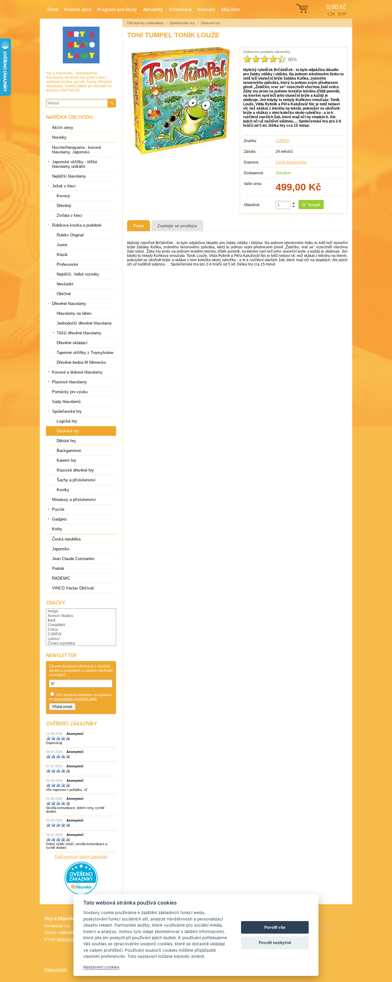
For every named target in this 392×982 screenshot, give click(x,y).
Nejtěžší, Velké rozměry (78, 274)
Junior (62, 245)
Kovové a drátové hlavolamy (77, 372)
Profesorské (67, 264)
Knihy (57, 529)
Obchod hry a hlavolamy (145, 23)
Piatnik (58, 568)
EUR (342, 14)
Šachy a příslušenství (76, 480)
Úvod (52, 9)
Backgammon (69, 450)
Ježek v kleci (64, 186)
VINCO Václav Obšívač (73, 588)
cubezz (54, 639)
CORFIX (282, 141)
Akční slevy (62, 127)
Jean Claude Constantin (73, 558)
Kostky (63, 489)
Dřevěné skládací (72, 343)
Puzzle (58, 509)
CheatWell (56, 625)
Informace (180, 9)
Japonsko (60, 549)
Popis (138, 225)
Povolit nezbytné (275, 942)
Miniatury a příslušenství (74, 499)
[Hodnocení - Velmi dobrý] (273, 59)
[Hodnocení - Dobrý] (264, 59)
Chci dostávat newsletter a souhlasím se (80, 697)
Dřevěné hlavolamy (69, 303)
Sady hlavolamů (66, 401)
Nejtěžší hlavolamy (69, 176)
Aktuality (153, 9)
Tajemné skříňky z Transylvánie (85, 352)
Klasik (62, 254)
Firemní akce (77, 9)
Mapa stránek (55, 970)
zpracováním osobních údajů (75, 699)
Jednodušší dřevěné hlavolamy (84, 323)
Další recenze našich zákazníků (81, 857)
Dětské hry (66, 440)
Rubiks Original (70, 235)
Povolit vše (274, 927)
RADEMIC (61, 578)
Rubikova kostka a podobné (76, 225)
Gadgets (59, 519)
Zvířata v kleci (69, 215)
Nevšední (65, 284)
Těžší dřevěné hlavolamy (79, 333)
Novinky (59, 137)
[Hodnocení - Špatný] (256, 59)
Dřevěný (64, 205)
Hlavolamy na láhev (74, 313)
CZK (331, 14)
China (53, 629)
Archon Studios (60, 616)
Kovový (63, 196)
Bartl (51, 620)
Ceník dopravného (291, 162)
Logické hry (67, 421)
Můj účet (230, 9)
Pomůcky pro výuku (70, 391)
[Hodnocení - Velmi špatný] (247, 59)
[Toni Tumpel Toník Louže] (180, 100)
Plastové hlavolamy (69, 382)
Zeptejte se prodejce (177, 225)
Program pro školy (117, 9)
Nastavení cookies (101, 967)
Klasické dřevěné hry (75, 470)
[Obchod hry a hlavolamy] (81, 45)
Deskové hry (210, 23)
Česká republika (66, 539)
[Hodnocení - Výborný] (281, 59)
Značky (55, 602)
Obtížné (64, 294)
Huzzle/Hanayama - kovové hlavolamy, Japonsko (76, 149)
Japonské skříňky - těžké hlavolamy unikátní (74, 164)
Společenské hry (182, 23)
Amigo (53, 611)
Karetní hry (66, 460)
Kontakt (206, 9)
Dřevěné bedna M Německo (81, 362)
